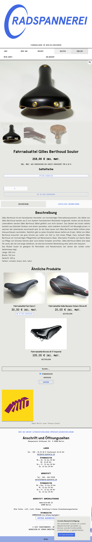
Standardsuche (47, 374)
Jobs (5, 51)
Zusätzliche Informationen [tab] (68, 204)
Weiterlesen (67, 314)
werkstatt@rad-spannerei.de (46, 479)
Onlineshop (50, 57)
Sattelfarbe (46, 169)
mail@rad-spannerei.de (46, 454)
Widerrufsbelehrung (66, 432)
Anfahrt (40, 51)
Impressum (54, 432)
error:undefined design (51, 529)
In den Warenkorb (47, 194)
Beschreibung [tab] (23, 204)
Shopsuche (47, 377)
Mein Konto (8, 57)
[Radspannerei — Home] (46, 23)
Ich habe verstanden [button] (66, 535)
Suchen (46, 382)
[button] (90, 62)
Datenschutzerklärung (41, 432)
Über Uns (24, 51)
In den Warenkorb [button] (25, 314)
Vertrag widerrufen (46, 518)
